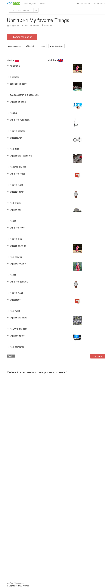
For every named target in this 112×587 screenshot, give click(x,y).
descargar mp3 (15, 46)
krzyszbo (48, 25)
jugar (43, 46)
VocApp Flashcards (15, 583)
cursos (42, 3)
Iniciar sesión (99, 3)
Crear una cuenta (82, 3)
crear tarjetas (30, 3)
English (11, 356)
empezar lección (23, 37)
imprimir (31, 46)
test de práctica (57, 46)
